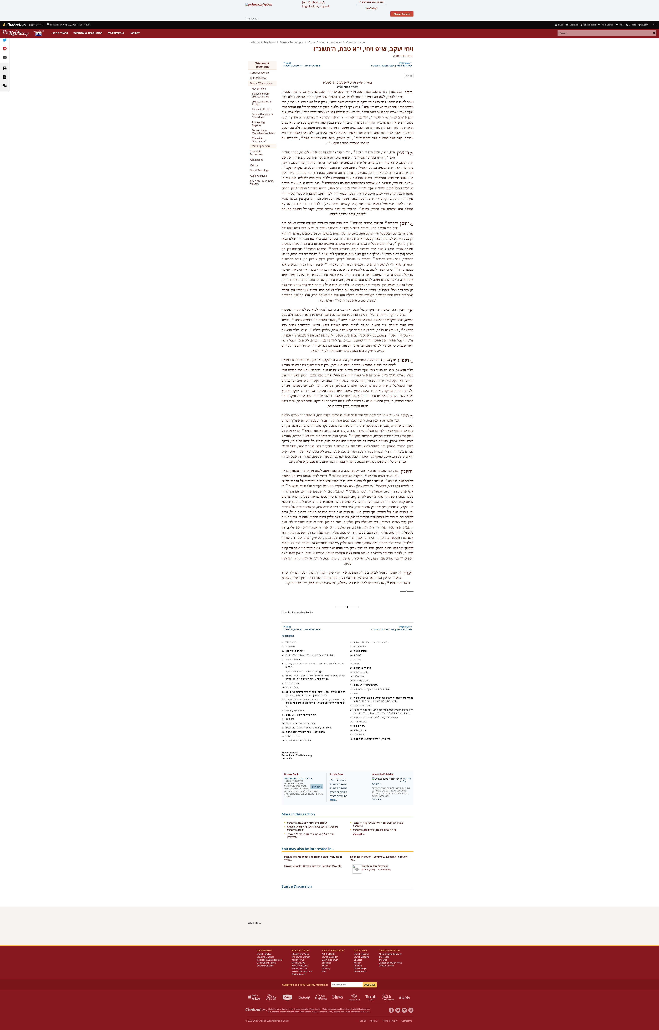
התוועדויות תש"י (338, 780)
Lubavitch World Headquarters (357, 1009)
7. (283, 671)
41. (351, 734)
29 (293, 318)
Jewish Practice (264, 954)
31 (311, 329)
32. (351, 689)
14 (353, 156)
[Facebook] (391, 1010)
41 (393, 576)
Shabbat (358, 960)
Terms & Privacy (389, 1021)
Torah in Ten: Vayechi (375, 866)
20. (283, 740)
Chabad (297, 1009)
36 (330, 475)
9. (283, 683)
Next (301, 64)
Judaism (336, 1012)
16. (283, 723)
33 (303, 429)
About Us (374, 1021)
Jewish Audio (360, 971)
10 (302, 137)
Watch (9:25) (368, 869)
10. (283, 687)
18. (283, 732)
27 (396, 268)
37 (386, 480)
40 (347, 490)
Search (325, 966)
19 (351, 222)
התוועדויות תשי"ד (338, 796)
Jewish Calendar (330, 957)
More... (333, 800)
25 (374, 258)
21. (351, 642)
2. (283, 646)
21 (330, 247)
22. (351, 646)
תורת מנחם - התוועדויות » (298, 778)
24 (320, 253)
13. (283, 710)
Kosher (357, 963)
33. (351, 693)
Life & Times (60, 33)
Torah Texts (371, 997)
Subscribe (326, 963)
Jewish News (298, 960)
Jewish (347, 1012)
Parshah (358, 966)
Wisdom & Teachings (87, 33)
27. (351, 668)
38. (351, 721)
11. (283, 692)
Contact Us (406, 1021)
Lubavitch (305, 1009)
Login (560, 24)
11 (329, 142)
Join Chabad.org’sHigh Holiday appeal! (316, 4)
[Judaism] (14, 25)
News (338, 997)
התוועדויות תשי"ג (338, 792)
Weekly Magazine (265, 966)
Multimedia (116, 33)
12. (283, 699)
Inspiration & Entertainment (269, 960)
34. (351, 698)
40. (351, 730)
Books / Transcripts (291, 42)
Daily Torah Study (330, 960)
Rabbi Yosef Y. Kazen (309, 1012)
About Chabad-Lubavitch (390, 954)
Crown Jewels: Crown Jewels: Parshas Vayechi (312, 866)
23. (351, 651)
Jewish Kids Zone (300, 966)
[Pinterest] (404, 1010)
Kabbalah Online (300, 968)
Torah (329, 1012)
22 (305, 247)
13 (388, 156)
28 (339, 318)
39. (351, 726)
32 (389, 334)
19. (283, 736)
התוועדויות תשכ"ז (355, 42)
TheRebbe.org (298, 974)
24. (351, 655)
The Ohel (383, 960)
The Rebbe (384, 957)
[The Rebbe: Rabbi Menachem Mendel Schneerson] (23, 33)
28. (351, 672)
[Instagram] (410, 1010)
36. (351, 709)
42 (388, 582)
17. (283, 727)
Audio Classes (321, 997)
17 (359, 207)
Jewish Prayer (360, 968)
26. (351, 663)
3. (283, 651)
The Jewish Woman (301, 957)
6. (283, 663)
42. (351, 739)
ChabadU (304, 997)
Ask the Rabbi (589, 24)
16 (323, 182)
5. (283, 659)
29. (351, 676)
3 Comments (384, 869)
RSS (324, 971)
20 (396, 242)
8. (283, 675)
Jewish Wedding (361, 957)
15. (283, 719)
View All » (359, 834)
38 (375, 485)
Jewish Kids (405, 997)
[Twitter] (397, 1010)
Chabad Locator (386, 966)
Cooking (354, 997)
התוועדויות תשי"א (338, 784)
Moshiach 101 (298, 963)
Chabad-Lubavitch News (390, 963)
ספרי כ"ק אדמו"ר (316, 42)
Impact (135, 33)
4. (283, 655)
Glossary (326, 968)
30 (402, 329)
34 (350, 434)
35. (351, 705)
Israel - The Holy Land (302, 971)
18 (386, 222)
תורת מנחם (336, 42)
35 (366, 475)
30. (351, 680)
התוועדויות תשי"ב (338, 788)
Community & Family (266, 963)
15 (284, 166)
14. (283, 715)
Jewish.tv (288, 997)
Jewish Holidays (361, 954)
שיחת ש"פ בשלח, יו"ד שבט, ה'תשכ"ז (374, 829)
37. (351, 717)
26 (326, 263)
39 (287, 485)
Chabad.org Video (300, 954)
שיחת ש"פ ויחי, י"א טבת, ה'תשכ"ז (307, 822)
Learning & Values (265, 957)
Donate (632, 24)
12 (354, 151)
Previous (391, 64)
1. (283, 642)
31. (351, 685)
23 (383, 253)
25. (351, 659)
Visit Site (376, 799)
